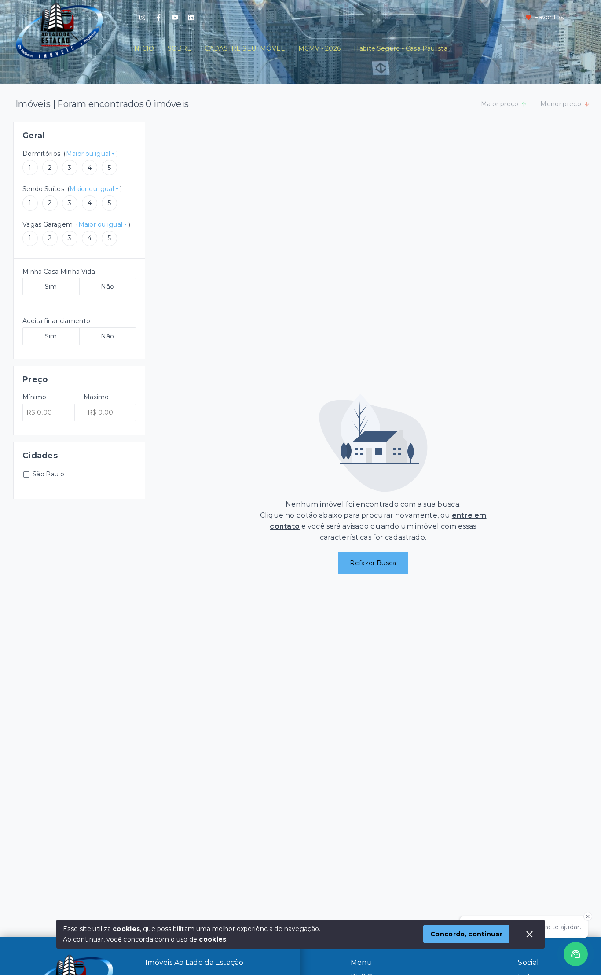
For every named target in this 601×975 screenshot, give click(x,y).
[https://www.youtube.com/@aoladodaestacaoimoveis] (175, 17)
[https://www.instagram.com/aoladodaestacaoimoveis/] (142, 17)
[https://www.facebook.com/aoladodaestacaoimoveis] (159, 17)
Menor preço (560, 104)
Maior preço (500, 104)
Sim (51, 287)
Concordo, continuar (466, 934)
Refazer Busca (373, 563)
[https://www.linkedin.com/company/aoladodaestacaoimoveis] (191, 17)
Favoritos (549, 17)
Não (107, 287)
